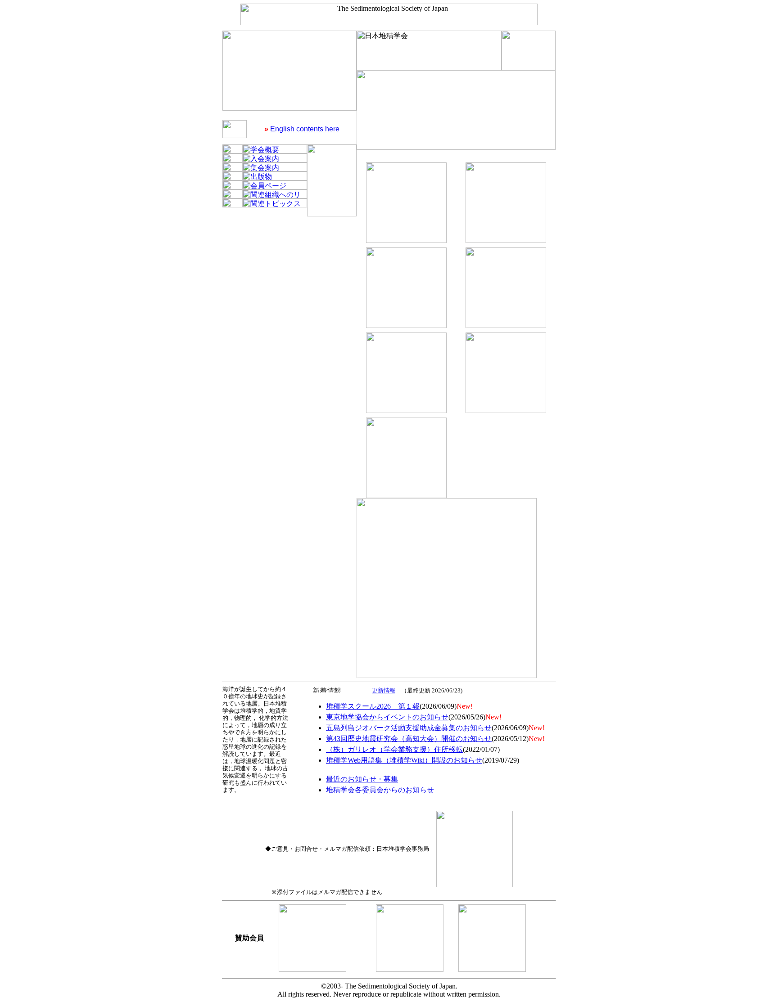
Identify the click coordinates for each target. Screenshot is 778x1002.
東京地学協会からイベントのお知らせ (387, 717)
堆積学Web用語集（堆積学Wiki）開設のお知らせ (404, 760)
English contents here (304, 129)
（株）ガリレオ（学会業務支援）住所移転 (394, 749)
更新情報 (383, 690)
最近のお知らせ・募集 (362, 779)
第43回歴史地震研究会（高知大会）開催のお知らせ (409, 738)
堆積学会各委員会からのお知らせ (380, 790)
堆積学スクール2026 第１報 (373, 706)
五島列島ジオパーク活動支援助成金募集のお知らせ (409, 728)
